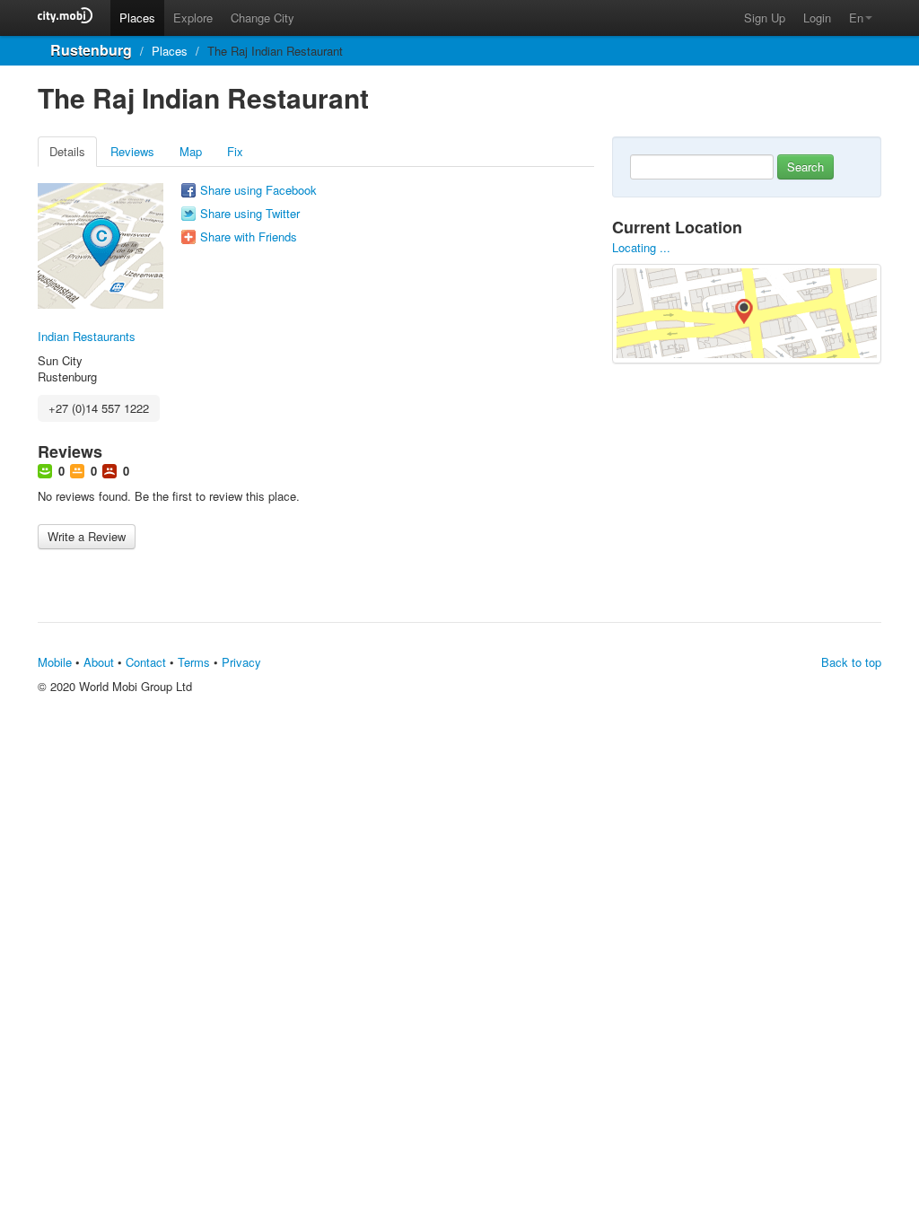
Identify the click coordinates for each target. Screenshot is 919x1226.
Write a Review (87, 536)
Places (137, 17)
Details (67, 151)
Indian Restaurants (87, 336)
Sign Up (764, 17)
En (856, 17)
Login (817, 17)
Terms (194, 661)
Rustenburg (91, 49)
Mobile (55, 661)
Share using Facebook (258, 190)
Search (805, 166)
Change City (262, 17)
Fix (235, 151)
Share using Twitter (250, 213)
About (98, 661)
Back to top (851, 661)
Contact (146, 661)
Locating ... (641, 247)
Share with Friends (248, 237)
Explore (193, 17)
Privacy (241, 661)
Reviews (132, 151)
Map (190, 151)
